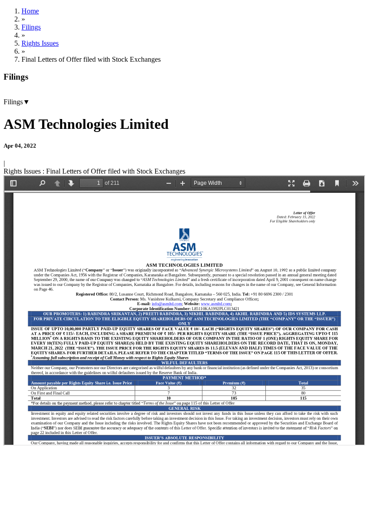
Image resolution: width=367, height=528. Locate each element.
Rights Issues (40, 43)
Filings (31, 27)
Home (30, 11)
